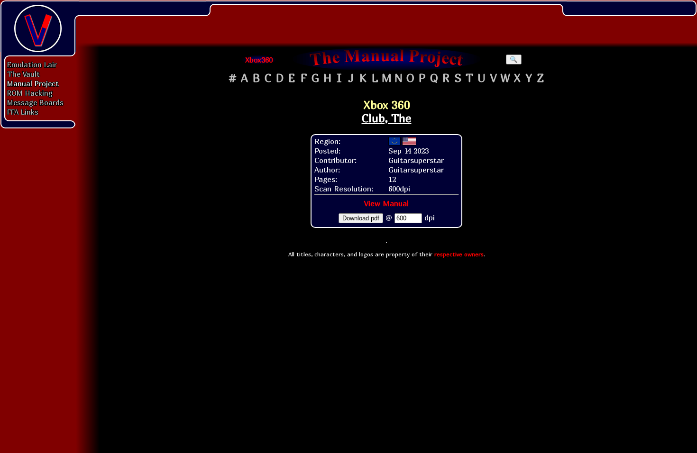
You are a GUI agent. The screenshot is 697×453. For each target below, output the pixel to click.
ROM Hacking (30, 93)
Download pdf (360, 218)
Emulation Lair (32, 64)
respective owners (459, 254)
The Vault (23, 74)
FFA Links (22, 112)
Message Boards (35, 102)
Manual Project (33, 83)
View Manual (386, 203)
